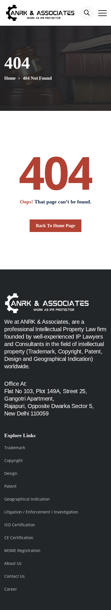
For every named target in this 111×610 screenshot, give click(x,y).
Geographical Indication (27, 499)
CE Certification (18, 537)
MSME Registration (22, 550)
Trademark (14, 447)
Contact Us (14, 576)
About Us (13, 563)
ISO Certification (19, 524)
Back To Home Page (55, 225)
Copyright (13, 460)
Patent (10, 486)
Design (10, 473)
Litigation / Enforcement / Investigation (41, 512)
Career (10, 589)
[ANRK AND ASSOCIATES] (39, 12)
